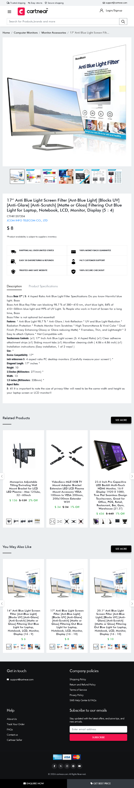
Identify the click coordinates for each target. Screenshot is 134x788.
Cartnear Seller (14, 740)
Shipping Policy (78, 679)
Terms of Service (78, 689)
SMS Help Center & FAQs (83, 700)
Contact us (12, 734)
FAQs (10, 729)
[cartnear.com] (32, 11)
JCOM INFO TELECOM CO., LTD (27, 220)
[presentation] (2, 476)
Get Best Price (102, 783)
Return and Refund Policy (82, 684)
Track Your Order (15, 724)
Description (14, 286)
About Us (12, 719)
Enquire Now (35, 783)
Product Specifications (43, 286)
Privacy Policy (76, 695)
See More (121, 420)
